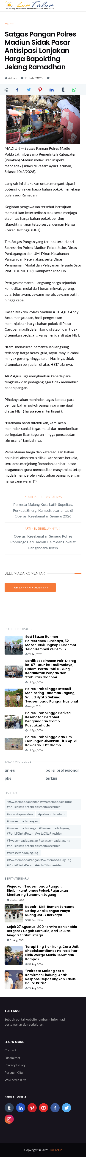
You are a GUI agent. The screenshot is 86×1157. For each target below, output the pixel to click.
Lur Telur (56, 1150)
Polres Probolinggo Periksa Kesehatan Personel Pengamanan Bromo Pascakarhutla (48, 719)
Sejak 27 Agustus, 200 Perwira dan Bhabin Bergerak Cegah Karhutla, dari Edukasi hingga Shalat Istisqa (42, 931)
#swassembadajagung (22, 853)
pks (8, 778)
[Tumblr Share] (63, 89)
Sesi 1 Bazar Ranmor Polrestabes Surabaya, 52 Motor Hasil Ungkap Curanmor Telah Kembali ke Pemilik (50, 642)
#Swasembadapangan (22, 821)
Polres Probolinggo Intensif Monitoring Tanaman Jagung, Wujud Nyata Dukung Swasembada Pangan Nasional (51, 695)
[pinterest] (32, 1107)
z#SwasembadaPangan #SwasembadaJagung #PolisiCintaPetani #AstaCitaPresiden (39, 862)
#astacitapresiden (20, 814)
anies (10, 770)
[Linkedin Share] (51, 89)
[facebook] (55, 1107)
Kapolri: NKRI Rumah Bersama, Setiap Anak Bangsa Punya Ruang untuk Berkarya (50, 910)
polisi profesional (62, 770)
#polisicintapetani (51, 814)
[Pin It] (40, 89)
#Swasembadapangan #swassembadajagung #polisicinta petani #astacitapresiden (38, 842)
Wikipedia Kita (15, 1080)
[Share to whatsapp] (74, 89)
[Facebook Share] (17, 89)
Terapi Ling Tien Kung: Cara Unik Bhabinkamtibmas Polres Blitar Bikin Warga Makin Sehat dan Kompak (52, 952)
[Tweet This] (28, 89)
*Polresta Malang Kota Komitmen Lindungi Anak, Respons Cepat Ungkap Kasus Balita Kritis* (50, 977)
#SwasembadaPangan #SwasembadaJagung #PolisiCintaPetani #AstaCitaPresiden (38, 830)
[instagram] (9, 1119)
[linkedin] (20, 1107)
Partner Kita (14, 1072)
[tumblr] (9, 1107)
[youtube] (43, 1107)
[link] (48, 78)
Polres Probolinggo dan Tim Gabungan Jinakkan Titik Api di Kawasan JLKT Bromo (51, 741)
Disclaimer (13, 1058)
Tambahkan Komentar (30, 587)
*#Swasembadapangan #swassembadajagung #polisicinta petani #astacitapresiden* (39, 804)
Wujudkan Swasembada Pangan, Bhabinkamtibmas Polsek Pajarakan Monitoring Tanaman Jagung (37, 890)
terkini (51, 778)
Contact (10, 1050)
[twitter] (66, 1107)
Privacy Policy (15, 1065)
